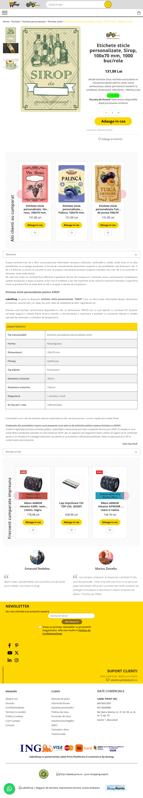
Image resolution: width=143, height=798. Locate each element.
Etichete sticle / (56, 21)
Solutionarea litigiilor (62, 720)
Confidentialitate (15, 707)
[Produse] (5, 14)
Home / (7, 21)
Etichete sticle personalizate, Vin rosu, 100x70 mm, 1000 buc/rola (35, 209)
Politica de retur (60, 712)
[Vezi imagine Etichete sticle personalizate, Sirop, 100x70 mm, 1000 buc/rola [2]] (10, 64)
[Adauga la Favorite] (35, 233)
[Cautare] (108, 4)
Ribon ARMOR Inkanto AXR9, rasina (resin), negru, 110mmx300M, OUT (33, 506)
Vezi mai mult (130, 443)
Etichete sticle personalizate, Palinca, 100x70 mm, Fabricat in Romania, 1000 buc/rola (71, 209)
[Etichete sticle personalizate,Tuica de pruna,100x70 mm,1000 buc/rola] (108, 183)
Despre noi (12, 698)
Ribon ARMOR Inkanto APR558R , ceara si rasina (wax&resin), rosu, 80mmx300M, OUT (110, 506)
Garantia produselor (62, 707)
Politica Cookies (14, 716)
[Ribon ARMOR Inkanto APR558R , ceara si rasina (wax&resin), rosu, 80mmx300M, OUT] (110, 484)
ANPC (54, 725)
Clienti (55, 691)
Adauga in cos (113, 121)
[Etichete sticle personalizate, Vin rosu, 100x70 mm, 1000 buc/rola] (35, 183)
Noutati (10, 703)
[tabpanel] (50, 69)
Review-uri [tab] (13, 451)
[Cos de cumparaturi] (139, 13)
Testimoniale (58, 734)
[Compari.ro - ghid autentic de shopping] (44, 774)
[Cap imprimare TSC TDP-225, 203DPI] (71, 485)
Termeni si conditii (16, 712)
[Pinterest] (16, 645)
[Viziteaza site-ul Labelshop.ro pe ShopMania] (115, 788)
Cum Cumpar (13, 720)
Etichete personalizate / (34, 21)
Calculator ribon (60, 729)
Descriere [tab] (11, 254)
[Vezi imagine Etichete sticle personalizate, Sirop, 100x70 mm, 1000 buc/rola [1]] (10, 48)
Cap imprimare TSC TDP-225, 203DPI (71, 504)
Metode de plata (60, 698)
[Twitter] (16, 653)
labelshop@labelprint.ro (123, 680)
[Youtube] (9, 653)
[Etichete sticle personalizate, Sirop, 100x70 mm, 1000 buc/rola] (50, 69)
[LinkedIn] (9, 660)
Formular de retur (61, 716)
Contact (10, 725)
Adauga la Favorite (112, 139)
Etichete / (17, 21)
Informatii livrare (60, 703)
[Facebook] (9, 645)
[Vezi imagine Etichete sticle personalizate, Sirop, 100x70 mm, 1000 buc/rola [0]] (10, 35)
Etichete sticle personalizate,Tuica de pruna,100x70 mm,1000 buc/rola (108, 209)
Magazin (11, 691)
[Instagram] (16, 660)
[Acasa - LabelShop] (21, 4)
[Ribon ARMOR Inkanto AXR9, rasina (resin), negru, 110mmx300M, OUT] (33, 484)
